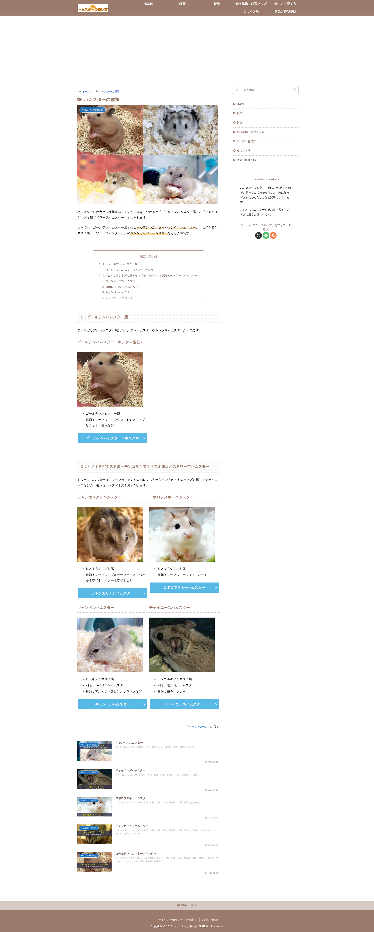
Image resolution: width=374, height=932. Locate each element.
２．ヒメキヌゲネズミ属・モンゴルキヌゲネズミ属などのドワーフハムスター (150, 275)
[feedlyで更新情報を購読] (266, 235)
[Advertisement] (187, 47)
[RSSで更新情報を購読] (273, 235)
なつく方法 (244, 150)
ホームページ (197, 726)
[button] (294, 90)
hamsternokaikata (266, 179)
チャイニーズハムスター (120, 297)
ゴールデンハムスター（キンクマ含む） (129, 269)
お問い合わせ (210, 919)
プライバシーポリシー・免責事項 (176, 919)
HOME (241, 103)
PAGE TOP (188, 905)
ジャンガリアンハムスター (121, 281)
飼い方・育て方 (246, 141)
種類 (239, 113)
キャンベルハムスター (119, 292)
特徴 (239, 122)
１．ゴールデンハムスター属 (120, 264)
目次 (143, 256)
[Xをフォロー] (258, 235)
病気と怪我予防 (246, 160)
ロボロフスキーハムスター (121, 286)
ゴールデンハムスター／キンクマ (112, 438)
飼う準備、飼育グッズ (250, 131)
